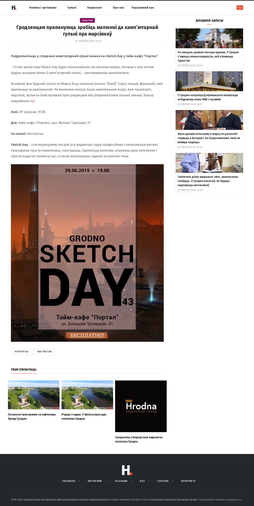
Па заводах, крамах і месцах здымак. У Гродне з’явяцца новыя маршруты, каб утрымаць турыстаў (208, 56)
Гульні (71, 7)
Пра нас (118, 7)
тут (32, 101)
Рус (240, 7)
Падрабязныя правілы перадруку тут (220, 499)
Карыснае (94, 7)
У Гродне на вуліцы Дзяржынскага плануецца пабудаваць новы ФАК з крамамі (208, 97)
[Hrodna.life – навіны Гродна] (14, 7)
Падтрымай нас (143, 7)
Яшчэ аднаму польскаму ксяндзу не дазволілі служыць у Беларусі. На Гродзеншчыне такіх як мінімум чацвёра (209, 138)
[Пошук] (228, 7)
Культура (87, 20)
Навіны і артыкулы (42, 7)
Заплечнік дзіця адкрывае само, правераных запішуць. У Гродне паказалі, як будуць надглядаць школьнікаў (208, 181)
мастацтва (45, 351)
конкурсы (21, 351)
